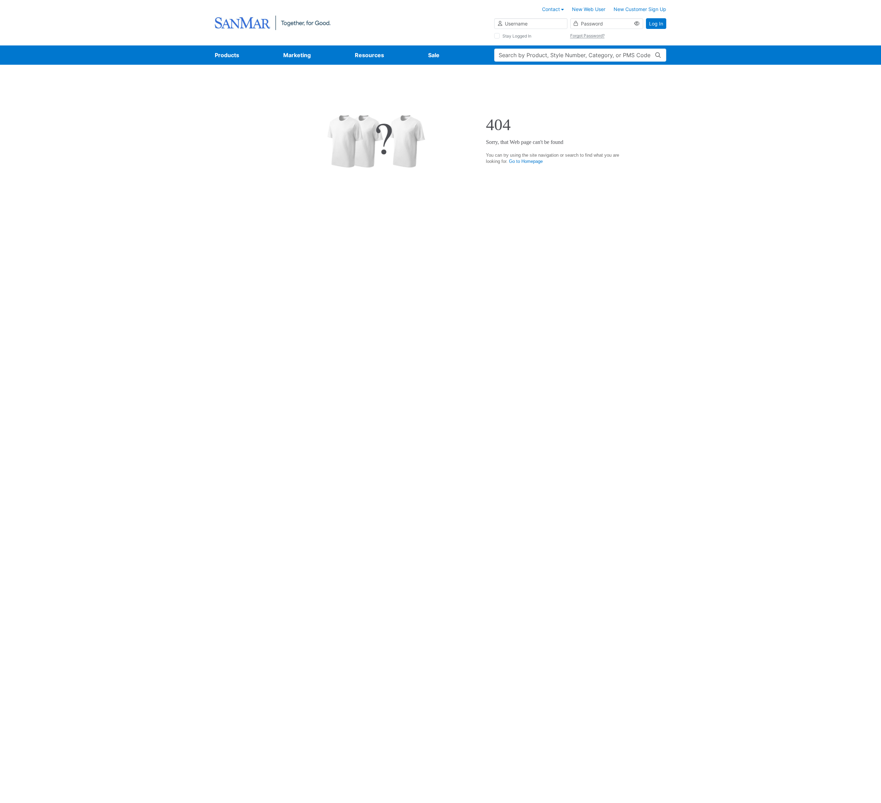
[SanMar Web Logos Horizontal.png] (272, 22)
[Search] (658, 55)
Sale (433, 55)
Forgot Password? (587, 35)
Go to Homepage (526, 161)
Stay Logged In (516, 36)
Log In (656, 24)
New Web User (588, 9)
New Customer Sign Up (640, 9)
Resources (369, 55)
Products (227, 55)
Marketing (297, 55)
